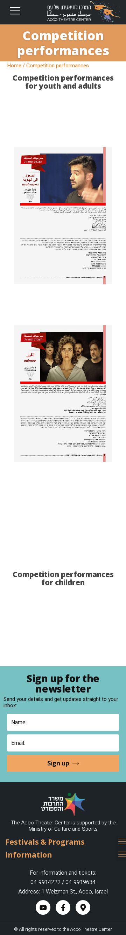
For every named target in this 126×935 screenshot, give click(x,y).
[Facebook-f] (63, 907)
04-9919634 (80, 882)
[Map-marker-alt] (83, 907)
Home (14, 65)
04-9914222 (45, 882)
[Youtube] (43, 907)
